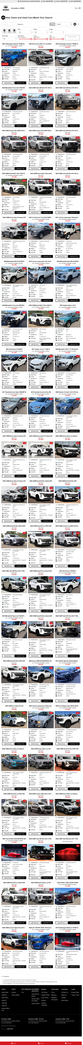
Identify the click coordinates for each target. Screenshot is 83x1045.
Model (35, 29)
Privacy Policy (75, 992)
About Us (64, 995)
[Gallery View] (75, 24)
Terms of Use (75, 995)
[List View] (78, 24)
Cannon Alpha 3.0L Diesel (35, 1000)
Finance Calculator (44, 1004)
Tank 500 (4, 1005)
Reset (52, 24)
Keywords (20, 24)
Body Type (5, 36)
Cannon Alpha (15, 995)
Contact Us (20, 83)
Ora (23, 992)
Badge (51, 29)
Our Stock (44, 992)
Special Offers (46, 995)
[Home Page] (5, 8)
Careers (63, 997)
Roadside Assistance (54, 998)
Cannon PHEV (35, 1003)
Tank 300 (4, 1003)
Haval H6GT (5, 997)
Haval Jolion (5, 992)
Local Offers (45, 997)
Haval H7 (4, 1000)
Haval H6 (4, 995)
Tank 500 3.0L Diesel (35, 995)
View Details (8, 83)
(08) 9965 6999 (8, 1022)
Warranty (53, 995)
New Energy (64, 1000)
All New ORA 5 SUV (6, 1009)
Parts (53, 992)
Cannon (14, 992)
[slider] (31, 39)
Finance (44, 1000)
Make (19, 29)
